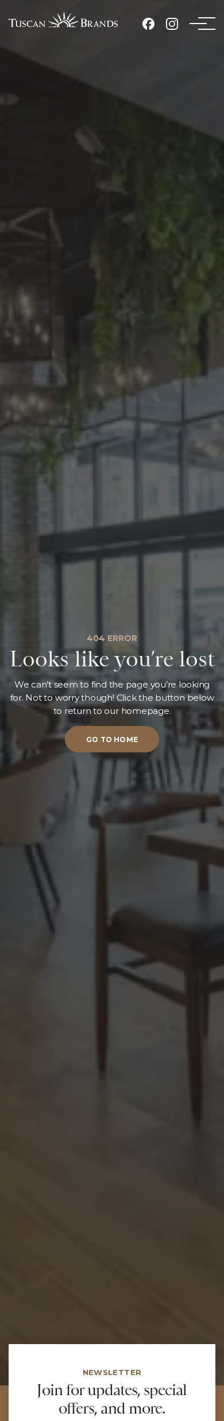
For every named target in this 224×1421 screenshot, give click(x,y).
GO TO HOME (112, 739)
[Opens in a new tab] (148, 24)
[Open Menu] (198, 23)
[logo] (63, 19)
